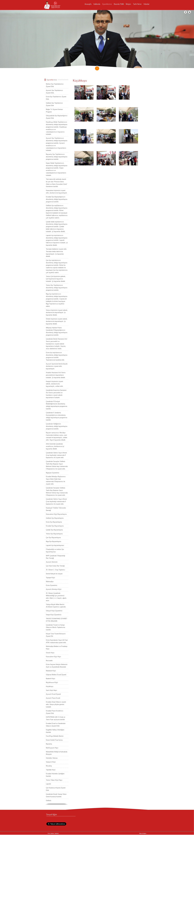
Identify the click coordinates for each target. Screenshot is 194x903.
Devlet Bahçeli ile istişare (54, 574)
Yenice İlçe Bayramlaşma (54, 534)
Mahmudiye (49, 581)
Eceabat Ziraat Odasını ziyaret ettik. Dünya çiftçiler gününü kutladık (56, 704)
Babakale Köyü (51, 671)
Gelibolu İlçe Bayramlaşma (54, 518)
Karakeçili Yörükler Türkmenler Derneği (56, 509)
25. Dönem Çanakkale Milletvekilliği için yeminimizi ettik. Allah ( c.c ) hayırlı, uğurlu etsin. (56, 596)
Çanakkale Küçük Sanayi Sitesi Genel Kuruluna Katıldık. (56, 795)
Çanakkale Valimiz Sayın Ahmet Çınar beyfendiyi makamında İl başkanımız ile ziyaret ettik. (56, 455)
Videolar (146, 4)
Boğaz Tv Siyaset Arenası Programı (54, 111)
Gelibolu (48, 800)
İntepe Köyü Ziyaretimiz (53, 615)
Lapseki (48, 784)
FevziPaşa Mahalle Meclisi (54, 736)
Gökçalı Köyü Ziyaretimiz (54, 611)
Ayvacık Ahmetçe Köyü (53, 589)
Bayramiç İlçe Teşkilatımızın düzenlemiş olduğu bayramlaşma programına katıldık (56, 156)
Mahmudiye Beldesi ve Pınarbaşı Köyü (56, 647)
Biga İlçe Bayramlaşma (53, 541)
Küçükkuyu (49, 686)
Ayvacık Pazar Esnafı (53, 698)
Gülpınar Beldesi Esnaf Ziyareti (56, 674)
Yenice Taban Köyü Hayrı (54, 780)
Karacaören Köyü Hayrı (53, 656)
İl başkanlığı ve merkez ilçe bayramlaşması (55, 550)
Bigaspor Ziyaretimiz (52, 473)
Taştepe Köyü (50, 577)
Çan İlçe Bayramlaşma (53, 537)
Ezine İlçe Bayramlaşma (54, 522)
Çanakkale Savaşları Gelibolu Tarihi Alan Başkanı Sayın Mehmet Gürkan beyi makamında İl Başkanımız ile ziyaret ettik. (57, 465)
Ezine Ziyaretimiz (51, 585)
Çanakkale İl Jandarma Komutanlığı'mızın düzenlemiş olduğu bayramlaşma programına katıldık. (56, 416)
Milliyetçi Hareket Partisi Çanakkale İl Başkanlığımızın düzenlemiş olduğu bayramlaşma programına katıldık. (56, 331)
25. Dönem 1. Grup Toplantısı (55, 570)
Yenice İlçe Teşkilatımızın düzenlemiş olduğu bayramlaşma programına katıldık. (56, 287)
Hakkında (96, 4)
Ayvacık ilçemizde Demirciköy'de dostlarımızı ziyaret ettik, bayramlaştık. (56, 366)
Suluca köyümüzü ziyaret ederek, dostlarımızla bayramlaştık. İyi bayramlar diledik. (57, 312)
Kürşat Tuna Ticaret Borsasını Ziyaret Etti (56, 635)
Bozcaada (49, 660)
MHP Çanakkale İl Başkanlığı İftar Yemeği (55, 557)
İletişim (128, 4)
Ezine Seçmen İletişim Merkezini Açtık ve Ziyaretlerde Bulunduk (56, 666)
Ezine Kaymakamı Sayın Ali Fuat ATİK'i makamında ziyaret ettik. (57, 641)
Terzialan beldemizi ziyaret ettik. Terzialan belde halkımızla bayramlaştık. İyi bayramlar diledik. (56, 252)
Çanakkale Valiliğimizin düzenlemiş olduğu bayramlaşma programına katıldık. (56, 426)
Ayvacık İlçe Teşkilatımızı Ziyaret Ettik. (54, 92)
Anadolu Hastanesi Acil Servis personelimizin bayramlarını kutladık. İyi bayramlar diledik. (56, 375)
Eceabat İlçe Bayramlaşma (55, 526)
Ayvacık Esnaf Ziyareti (53, 694)
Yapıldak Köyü (50, 770)
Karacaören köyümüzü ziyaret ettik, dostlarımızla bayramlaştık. (56, 192)
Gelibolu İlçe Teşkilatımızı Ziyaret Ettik (54, 104)
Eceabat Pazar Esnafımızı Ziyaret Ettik (54, 712)
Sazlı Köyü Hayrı (51, 690)
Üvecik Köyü (50, 653)
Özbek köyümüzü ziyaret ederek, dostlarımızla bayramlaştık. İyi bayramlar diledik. (56, 321)
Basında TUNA (119, 4)
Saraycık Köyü (51, 762)
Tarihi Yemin (137, 4)
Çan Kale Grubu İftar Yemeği (55, 566)
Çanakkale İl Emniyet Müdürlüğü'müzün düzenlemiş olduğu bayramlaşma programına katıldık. (56, 405)
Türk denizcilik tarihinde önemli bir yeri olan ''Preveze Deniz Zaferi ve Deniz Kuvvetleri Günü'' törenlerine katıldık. (56, 182)
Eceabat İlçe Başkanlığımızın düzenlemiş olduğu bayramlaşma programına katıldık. (56, 199)
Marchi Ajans (142, 833)
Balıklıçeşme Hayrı (52, 748)
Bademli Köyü (50, 678)
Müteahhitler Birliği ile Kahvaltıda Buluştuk (56, 753)
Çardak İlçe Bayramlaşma (54, 530)
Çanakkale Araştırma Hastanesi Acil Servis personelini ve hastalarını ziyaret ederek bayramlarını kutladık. (56, 393)
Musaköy (49, 766)
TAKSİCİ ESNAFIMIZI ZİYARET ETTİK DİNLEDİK (56, 620)
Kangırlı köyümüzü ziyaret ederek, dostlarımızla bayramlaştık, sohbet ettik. (54, 384)
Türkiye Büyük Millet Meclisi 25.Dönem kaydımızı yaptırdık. (56, 606)
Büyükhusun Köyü (52, 682)
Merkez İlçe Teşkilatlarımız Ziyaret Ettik (55, 85)
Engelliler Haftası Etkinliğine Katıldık (55, 731)
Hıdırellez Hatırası (52, 758)
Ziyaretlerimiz (107, 4)
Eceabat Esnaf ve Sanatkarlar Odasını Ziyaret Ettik (55, 725)
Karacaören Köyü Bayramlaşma (56, 514)
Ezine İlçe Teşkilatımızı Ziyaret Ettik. (56, 98)
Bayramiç (49, 744)
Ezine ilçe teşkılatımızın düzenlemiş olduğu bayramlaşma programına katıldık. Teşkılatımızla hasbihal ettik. (56, 356)
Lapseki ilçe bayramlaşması (55, 545)
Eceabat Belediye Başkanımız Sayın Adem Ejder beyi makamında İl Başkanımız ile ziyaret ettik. (56, 480)
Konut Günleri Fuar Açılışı (54, 740)
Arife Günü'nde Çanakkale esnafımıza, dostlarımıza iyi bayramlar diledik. (55, 446)
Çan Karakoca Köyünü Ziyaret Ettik (55, 789)
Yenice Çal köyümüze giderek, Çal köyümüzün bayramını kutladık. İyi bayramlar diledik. (56, 279)
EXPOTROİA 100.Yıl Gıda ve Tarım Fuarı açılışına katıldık (55, 718)
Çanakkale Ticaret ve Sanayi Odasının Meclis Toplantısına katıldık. (55, 627)
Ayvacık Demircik (51, 562)
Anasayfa (88, 4)
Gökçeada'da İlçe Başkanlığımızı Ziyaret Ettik (56, 117)
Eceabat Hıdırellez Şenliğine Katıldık (55, 775)
